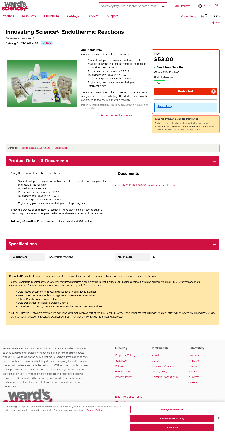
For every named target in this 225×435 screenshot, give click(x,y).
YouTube (193, 366)
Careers (192, 382)
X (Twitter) (194, 361)
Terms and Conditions (164, 366)
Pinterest (193, 371)
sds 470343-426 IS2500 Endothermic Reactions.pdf (147, 185)
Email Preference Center (129, 397)
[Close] (219, 418)
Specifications (22, 244)
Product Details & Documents (38, 161)
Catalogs (73, 16)
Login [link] (176, 6)
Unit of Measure (163, 77)
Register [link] (185, 6)
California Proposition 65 (165, 377)
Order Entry (189, 16)
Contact (156, 361)
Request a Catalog (125, 355)
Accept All (172, 428)
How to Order (123, 371)
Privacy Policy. (94, 410)
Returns (119, 366)
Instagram (193, 377)
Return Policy (165, 106)
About (155, 355)
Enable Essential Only (172, 419)
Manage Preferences (172, 409)
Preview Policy (123, 377)
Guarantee (121, 361)
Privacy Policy (159, 371)
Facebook (194, 355)
